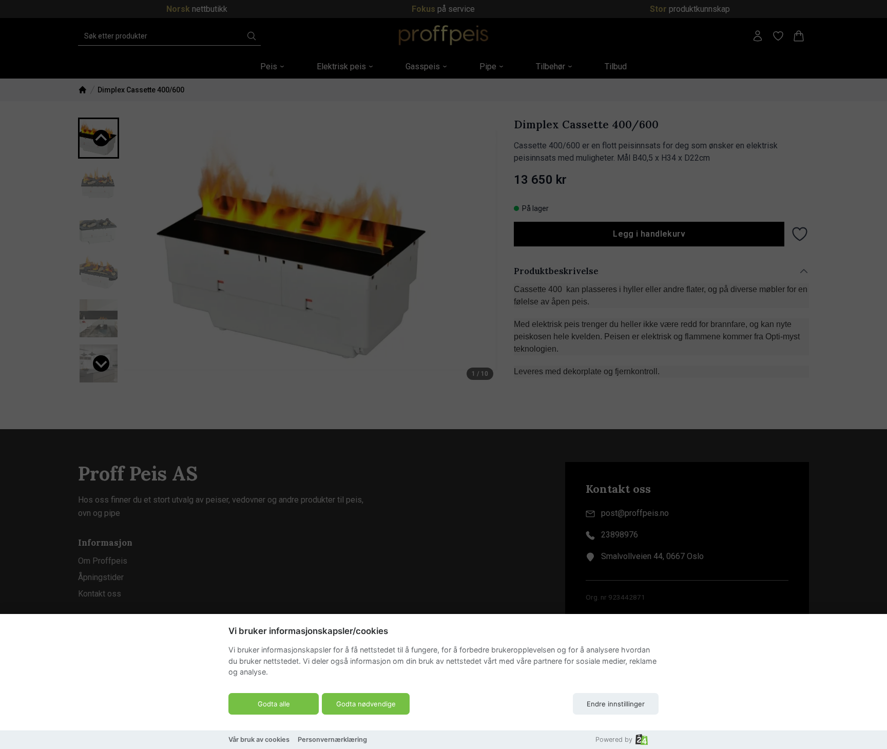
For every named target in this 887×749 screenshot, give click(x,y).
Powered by (613, 739)
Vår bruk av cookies (259, 739)
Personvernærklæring (332, 739)
